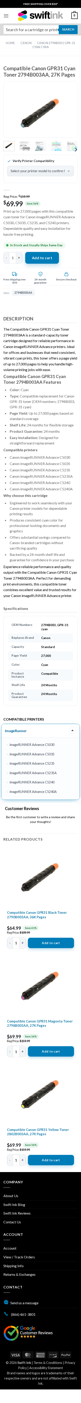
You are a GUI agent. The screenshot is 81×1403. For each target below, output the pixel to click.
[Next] (67, 113)
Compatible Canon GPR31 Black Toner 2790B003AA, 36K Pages (37, 914)
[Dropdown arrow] (72, 730)
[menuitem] (40, 4)
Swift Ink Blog (14, 1204)
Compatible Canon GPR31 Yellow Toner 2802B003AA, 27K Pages (38, 1132)
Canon (26, 43)
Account (9, 1248)
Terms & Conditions (48, 1363)
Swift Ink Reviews (17, 1213)
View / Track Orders (19, 1257)
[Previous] (14, 113)
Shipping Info (13, 1266)
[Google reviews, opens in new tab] (28, 1332)
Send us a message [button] (24, 1303)
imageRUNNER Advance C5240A (33, 792)
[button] (6, 15)
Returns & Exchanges (19, 1274)
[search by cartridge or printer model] (40, 29)
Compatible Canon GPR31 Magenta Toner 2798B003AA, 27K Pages (40, 1023)
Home (10, 43)
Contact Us (12, 1222)
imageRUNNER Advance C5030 (32, 745)
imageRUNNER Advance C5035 (32, 754)
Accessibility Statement (46, 1368)
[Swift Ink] (40, 15)
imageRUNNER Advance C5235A (33, 773)
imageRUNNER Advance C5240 (32, 782)
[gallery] (40, 113)
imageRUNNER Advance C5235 (32, 763)
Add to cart (42, 258)
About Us (10, 1196)
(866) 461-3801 (23, 1314)
